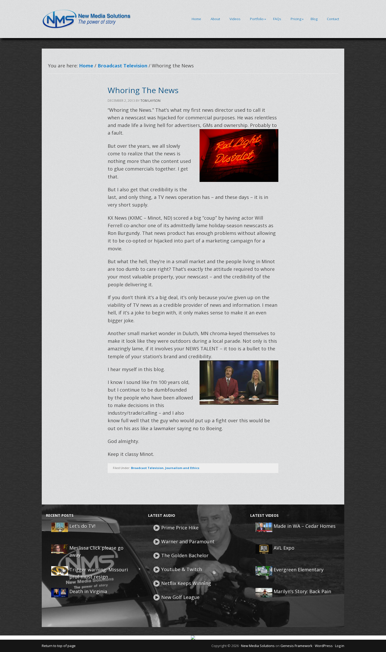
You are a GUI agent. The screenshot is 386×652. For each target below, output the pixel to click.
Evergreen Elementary (299, 569)
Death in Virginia (88, 591)
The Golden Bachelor (184, 555)
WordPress (324, 645)
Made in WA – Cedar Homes (305, 526)
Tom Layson (150, 100)
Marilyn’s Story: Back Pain (302, 591)
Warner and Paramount (188, 541)
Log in (339, 645)
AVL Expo (284, 548)
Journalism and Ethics (182, 468)
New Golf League (180, 597)
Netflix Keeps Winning (186, 583)
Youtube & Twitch (181, 569)
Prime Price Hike (180, 527)
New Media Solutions (258, 645)
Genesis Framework (296, 645)
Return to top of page (59, 645)
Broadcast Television (147, 468)
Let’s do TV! (82, 526)
